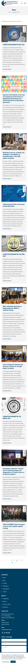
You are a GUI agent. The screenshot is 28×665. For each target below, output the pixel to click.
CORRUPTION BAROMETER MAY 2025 (13, 44)
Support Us (5, 607)
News (4, 26)
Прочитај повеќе (7, 69)
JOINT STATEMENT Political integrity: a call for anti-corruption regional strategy (14, 526)
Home (4, 577)
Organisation (6, 598)
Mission (5, 601)
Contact (5, 591)
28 (12, 562)
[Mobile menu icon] (25, 3)
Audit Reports (6, 588)
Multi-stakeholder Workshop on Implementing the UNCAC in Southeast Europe (12, 308)
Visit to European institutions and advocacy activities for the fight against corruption (13, 366)
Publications (6, 586)
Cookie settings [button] (5, 661)
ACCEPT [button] (13, 661)
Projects (5, 583)
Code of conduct (7, 604)
